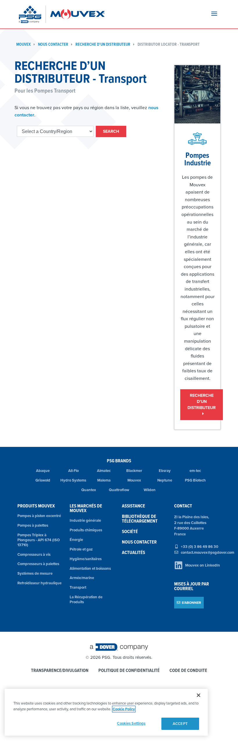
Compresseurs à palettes (38, 564)
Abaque (43, 470)
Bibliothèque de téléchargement (140, 518)
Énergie (76, 539)
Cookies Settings (131, 723)
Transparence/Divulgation (60, 671)
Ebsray (165, 470)
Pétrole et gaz (81, 549)
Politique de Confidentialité (129, 671)
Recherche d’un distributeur (102, 44)
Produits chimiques (86, 530)
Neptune (164, 480)
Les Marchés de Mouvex (86, 508)
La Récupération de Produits (86, 599)
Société (130, 531)
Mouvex (23, 44)
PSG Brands (119, 460)
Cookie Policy (124, 709)
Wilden (150, 490)
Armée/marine (82, 578)
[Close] (198, 695)
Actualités (133, 552)
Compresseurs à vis (34, 554)
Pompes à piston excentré (39, 516)
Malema (104, 480)
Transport (78, 587)
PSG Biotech (195, 480)
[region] (106, 712)
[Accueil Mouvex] (77, 14)
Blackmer (134, 470)
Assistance (133, 505)
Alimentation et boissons (90, 568)
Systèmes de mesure (35, 573)
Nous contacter (53, 44)
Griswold (42, 480)
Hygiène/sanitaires (86, 559)
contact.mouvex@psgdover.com (207, 552)
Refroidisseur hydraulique (39, 583)
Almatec (104, 470)
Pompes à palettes (32, 525)
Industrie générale (85, 520)
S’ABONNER (191, 602)
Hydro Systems (73, 480)
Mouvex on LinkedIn (202, 565)
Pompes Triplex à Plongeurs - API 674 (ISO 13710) (38, 540)
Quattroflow (119, 490)
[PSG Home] (32, 14)
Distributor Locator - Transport (169, 44)
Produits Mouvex (36, 505)
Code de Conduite (188, 671)
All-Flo (73, 470)
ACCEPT (180, 723)
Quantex (88, 490)
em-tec (195, 470)
